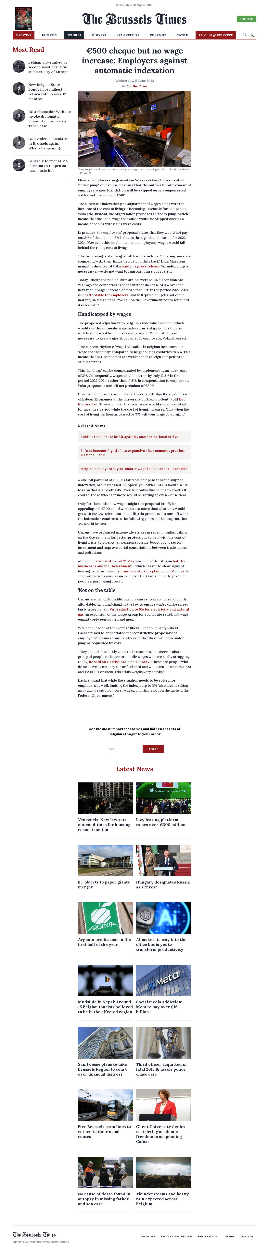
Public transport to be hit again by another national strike (129, 437)
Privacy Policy (207, 1236)
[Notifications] (252, 35)
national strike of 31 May (113, 561)
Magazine (23, 35)
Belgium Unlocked (216, 35)
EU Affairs (158, 35)
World (182, 35)
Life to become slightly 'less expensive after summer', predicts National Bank (133, 452)
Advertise (148, 1236)
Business (99, 35)
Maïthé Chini (137, 86)
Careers (229, 1236)
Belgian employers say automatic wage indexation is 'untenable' (134, 469)
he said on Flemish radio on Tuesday (119, 662)
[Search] (245, 35)
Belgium (74, 35)
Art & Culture (128, 35)
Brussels (49, 35)
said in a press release (141, 266)
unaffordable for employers (106, 295)
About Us (247, 1236)
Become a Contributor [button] (176, 1236)
